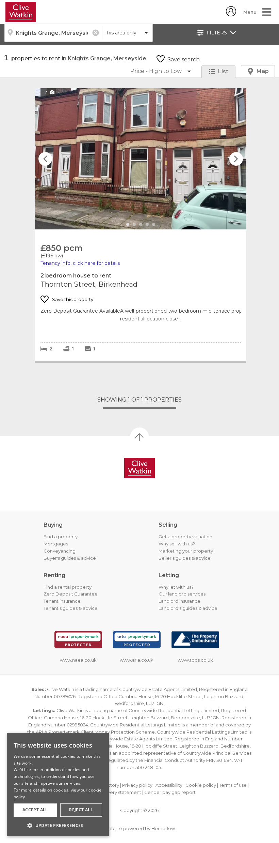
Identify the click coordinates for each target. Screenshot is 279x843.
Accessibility (168, 785)
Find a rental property (68, 587)
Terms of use (233, 785)
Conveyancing (60, 551)
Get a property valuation (185, 536)
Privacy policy (137, 785)
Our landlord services (182, 594)
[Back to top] (139, 468)
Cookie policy (200, 785)
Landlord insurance (179, 601)
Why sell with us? (177, 543)
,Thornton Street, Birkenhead (140, 158)
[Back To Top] (139, 437)
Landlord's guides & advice (188, 608)
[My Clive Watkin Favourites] (231, 14)
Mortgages (56, 543)
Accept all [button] (35, 810)
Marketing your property (186, 551)
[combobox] (53, 32)
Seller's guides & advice (185, 558)
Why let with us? (176, 587)
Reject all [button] (81, 810)
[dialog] (58, 784)
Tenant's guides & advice (71, 608)
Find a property (61, 536)
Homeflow (163, 828)
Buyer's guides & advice (70, 558)
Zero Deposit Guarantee (71, 594)
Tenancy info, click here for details (80, 263)
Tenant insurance (62, 601)
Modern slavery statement (112, 792)
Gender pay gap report (170, 792)
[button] (58, 825)
